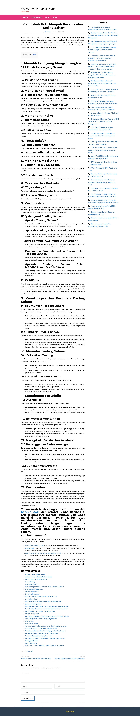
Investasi (30, 651)
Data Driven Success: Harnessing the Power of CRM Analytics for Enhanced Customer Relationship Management (102, 66)
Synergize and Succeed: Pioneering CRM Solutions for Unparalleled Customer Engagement (103, 121)
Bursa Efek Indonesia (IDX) (34, 546)
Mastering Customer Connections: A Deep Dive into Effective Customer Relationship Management (101, 58)
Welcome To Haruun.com (38, 8)
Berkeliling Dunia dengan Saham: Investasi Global (36, 657)
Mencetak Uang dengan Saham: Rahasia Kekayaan (70, 657)
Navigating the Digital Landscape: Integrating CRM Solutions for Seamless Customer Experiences (101, 75)
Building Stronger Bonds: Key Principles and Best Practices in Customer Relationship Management (103, 35)
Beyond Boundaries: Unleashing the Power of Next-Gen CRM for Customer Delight (101, 135)
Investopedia (29, 548)
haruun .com (30, 511)
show (34, 54)
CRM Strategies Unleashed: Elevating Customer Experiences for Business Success (102, 49)
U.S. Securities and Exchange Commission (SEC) (43, 553)
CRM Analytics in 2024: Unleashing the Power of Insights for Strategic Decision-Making (102, 150)
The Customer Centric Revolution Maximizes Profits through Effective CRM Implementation (102, 83)
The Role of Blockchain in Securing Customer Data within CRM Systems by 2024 (101, 182)
